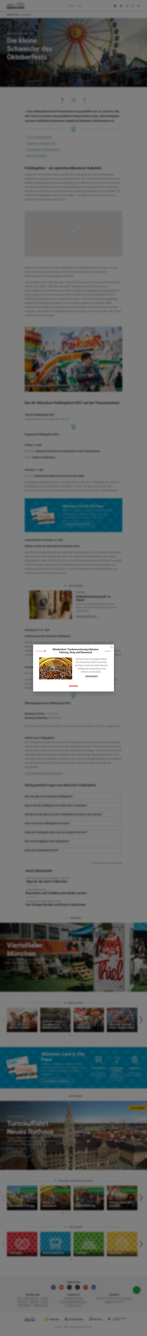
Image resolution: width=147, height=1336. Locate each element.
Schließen (73, 686)
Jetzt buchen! (91, 676)
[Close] (111, 646)
